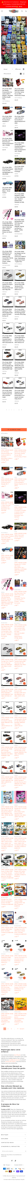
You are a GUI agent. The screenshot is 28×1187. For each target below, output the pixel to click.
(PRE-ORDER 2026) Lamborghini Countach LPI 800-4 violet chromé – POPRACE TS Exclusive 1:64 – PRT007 (20, 512)
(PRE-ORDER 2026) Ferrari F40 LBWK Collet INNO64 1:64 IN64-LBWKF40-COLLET (7, 780)
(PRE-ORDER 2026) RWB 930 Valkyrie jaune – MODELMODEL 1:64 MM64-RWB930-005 (20, 1018)
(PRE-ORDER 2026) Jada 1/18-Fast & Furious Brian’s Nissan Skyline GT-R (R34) (20, 482)
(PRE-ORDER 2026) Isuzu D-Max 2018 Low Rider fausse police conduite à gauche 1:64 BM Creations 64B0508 (7, 874)
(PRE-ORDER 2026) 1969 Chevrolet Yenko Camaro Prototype (20, 536)
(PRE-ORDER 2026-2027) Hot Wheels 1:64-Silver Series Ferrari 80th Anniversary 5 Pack (20, 453)
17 (17, 1028)
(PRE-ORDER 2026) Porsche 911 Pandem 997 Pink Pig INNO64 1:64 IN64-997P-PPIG (20, 693)
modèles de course (14, 1060)
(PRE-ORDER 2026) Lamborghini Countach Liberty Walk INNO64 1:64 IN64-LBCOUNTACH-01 (7, 721)
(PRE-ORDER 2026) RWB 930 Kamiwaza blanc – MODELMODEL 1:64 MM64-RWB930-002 (7, 1018)
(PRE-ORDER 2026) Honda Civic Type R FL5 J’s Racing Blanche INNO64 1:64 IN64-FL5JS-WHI (7, 664)
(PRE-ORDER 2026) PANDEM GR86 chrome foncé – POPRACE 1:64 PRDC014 (7, 959)
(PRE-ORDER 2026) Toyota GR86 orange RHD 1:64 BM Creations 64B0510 (20, 903)
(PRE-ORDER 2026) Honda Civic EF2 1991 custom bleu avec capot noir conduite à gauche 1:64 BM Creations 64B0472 (7, 843)
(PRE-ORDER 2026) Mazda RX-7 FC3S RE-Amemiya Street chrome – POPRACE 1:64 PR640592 (7, 988)
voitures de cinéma (10, 1061)
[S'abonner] (26, 1151)
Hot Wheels (17, 1055)
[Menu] (2, 11)
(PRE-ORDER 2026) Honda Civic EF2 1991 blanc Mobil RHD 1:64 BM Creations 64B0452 (20, 931)
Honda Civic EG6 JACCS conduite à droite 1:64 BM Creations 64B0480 (7, 902)
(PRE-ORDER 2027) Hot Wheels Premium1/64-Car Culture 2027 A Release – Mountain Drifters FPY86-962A (7, 455)
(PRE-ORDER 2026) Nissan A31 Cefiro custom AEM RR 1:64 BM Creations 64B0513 (20, 873)
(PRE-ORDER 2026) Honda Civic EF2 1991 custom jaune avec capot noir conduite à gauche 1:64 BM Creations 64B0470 (20, 843)
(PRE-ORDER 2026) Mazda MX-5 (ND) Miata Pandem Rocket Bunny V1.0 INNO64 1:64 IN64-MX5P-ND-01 (20, 781)
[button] (22, 11)
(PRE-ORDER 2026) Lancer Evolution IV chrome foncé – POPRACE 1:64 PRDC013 (20, 959)
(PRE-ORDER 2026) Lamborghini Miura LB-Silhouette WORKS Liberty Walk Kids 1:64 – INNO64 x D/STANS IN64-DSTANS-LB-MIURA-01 (7, 599)
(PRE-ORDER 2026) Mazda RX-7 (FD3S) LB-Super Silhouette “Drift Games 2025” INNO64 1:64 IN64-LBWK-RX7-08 (20, 811)
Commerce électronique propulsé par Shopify (14, 1179)
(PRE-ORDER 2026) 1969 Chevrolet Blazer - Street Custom (7, 558)
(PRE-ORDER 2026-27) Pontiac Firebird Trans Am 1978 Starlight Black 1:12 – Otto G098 (7, 538)
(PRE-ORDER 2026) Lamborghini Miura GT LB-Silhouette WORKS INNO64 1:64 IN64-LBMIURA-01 (20, 721)
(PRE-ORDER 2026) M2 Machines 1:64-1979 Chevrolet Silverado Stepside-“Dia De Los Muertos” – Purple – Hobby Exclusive (20, 597)
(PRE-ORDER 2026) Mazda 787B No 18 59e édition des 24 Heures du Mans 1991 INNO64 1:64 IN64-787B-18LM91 (7, 811)
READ (20, 6)
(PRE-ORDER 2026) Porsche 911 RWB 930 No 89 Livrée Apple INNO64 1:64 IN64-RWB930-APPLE (20, 751)
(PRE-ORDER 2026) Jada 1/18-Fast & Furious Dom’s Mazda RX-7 (7, 481)
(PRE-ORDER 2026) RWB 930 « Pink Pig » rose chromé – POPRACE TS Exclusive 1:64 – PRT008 (7, 506)
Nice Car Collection (11, 1175)
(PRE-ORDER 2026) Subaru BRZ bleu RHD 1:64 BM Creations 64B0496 (7, 930)
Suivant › (22, 1028)
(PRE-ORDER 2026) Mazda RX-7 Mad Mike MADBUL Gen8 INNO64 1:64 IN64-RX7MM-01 (7, 693)
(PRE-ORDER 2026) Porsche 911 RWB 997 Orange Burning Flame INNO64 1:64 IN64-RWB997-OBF (7, 751)
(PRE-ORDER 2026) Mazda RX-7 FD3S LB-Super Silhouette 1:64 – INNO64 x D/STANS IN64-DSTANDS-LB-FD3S (20, 567)
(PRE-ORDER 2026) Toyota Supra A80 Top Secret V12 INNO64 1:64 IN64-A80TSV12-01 (20, 663)
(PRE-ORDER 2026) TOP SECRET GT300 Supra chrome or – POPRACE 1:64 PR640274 (20, 987)
